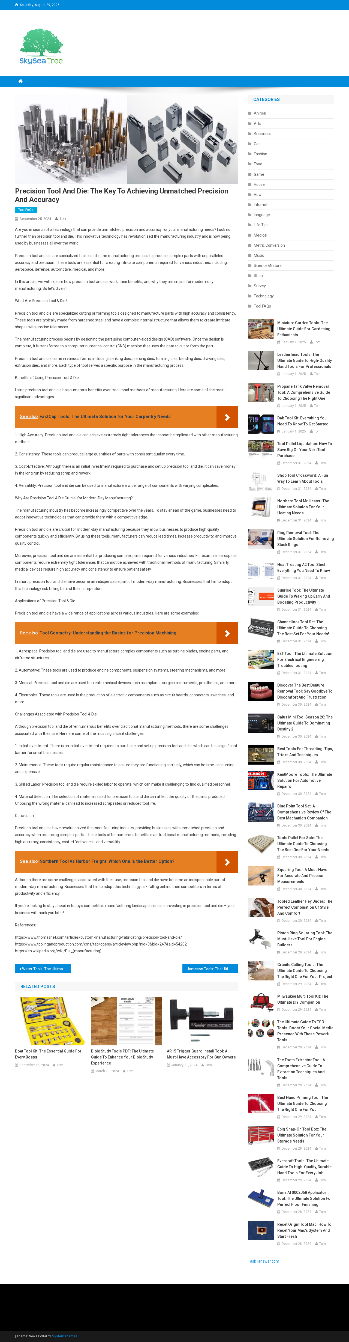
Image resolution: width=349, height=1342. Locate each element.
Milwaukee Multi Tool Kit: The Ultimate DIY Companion (302, 999)
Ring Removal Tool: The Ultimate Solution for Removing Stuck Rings (305, 538)
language (262, 215)
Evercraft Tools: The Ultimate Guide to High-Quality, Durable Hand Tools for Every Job (304, 1167)
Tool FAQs (26, 210)
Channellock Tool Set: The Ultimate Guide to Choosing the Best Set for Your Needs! (303, 628)
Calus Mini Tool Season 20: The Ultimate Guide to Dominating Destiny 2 (305, 723)
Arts (257, 123)
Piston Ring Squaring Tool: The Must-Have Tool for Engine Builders (304, 939)
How (257, 194)
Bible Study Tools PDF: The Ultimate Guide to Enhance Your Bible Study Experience (122, 1057)
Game (259, 174)
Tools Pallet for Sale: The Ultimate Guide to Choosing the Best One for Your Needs (303, 844)
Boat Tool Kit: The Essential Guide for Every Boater (48, 1054)
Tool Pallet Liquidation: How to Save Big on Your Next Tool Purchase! (304, 450)
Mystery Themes (64, 1336)
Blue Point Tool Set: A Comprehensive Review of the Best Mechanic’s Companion (304, 812)
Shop (258, 275)
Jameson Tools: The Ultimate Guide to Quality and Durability (212, 969)
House (259, 184)
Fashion (260, 154)
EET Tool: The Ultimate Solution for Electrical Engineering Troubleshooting (304, 659)
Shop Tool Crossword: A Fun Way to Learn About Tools (302, 478)
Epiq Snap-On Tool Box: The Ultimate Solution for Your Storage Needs (301, 1135)
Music (259, 255)
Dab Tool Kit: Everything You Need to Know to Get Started (303, 421)
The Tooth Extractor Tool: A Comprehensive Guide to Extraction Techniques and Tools (301, 1069)
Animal (260, 113)
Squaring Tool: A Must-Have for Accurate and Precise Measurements (302, 875)
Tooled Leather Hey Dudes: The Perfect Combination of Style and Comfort (304, 907)
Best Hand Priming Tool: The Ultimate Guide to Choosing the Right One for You (302, 1103)
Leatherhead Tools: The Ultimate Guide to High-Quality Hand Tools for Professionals (304, 360)
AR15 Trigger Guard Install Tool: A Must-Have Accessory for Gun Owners (201, 1054)
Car (257, 144)
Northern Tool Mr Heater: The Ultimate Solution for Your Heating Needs (303, 507)
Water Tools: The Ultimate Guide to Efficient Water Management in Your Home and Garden (46, 969)
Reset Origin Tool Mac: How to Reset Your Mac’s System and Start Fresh (304, 1230)
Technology (264, 296)
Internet (260, 204)
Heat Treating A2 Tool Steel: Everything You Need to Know (303, 567)
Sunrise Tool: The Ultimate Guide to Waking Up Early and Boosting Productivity (303, 596)
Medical (260, 235)
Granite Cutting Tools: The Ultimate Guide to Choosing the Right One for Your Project (304, 970)
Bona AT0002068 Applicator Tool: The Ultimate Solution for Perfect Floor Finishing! (304, 1198)
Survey (260, 286)
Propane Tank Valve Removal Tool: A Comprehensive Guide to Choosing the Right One (303, 392)
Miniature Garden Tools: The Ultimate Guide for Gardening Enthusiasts (303, 329)
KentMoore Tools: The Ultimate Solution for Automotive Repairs (304, 780)
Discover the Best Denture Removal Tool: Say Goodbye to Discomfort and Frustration (305, 691)
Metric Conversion (269, 245)
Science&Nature (268, 265)
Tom (63, 218)
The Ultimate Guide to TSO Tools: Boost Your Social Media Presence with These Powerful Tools (305, 1031)
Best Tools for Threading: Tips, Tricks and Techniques (305, 752)
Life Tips (261, 225)
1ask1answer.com (263, 1261)
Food (258, 164)
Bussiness (262, 134)
